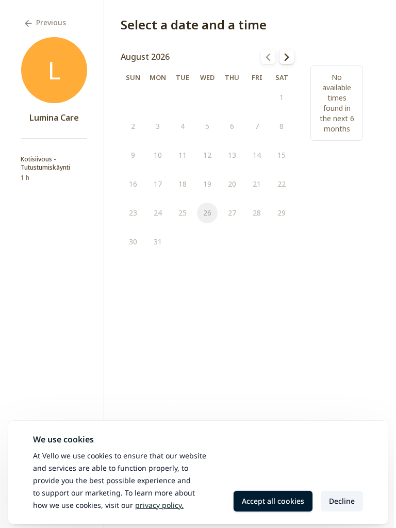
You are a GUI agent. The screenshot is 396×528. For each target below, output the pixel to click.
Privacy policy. (159, 505)
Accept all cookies (273, 501)
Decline (342, 501)
